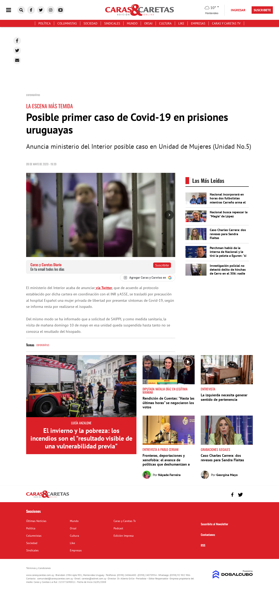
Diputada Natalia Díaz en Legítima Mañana (165, 391)
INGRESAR (238, 10)
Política (44, 23)
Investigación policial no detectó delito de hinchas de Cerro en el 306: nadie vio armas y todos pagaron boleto (228, 273)
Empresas (198, 23)
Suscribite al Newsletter (214, 524)
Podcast (118, 528)
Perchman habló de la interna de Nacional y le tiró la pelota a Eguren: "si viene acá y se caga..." (228, 254)
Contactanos (208, 534)
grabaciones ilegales (215, 449)
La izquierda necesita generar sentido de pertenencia (224, 397)
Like (181, 23)
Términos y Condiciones (38, 568)
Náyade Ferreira (169, 475)
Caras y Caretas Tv (226, 23)
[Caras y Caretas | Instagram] (51, 10)
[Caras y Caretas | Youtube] (60, 10)
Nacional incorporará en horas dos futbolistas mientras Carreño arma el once (228, 200)
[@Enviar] (17, 60)
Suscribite (162, 265)
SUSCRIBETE (262, 10)
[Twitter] (17, 50)
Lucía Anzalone (81, 422)
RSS (203, 545)
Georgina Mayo (227, 475)
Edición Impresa (124, 535)
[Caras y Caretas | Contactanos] (248, 494)
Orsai (148, 23)
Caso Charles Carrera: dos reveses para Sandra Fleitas (228, 234)
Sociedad (90, 23)
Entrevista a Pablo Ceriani (161, 449)
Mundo (132, 23)
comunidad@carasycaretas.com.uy (55, 578)
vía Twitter (103, 287)
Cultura (165, 23)
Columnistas (67, 23)
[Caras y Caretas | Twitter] (41, 10)
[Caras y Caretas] (47, 497)
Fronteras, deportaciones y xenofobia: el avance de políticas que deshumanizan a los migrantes (166, 462)
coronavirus (42, 344)
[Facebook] (17, 41)
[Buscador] (21, 10)
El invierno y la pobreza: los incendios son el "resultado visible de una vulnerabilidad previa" (81, 438)
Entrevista (208, 389)
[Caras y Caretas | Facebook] (31, 10)
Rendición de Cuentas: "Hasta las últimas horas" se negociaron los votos (168, 402)
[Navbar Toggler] (11, 10)
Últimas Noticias (36, 521)
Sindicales (112, 23)
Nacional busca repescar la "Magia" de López (229, 214)
